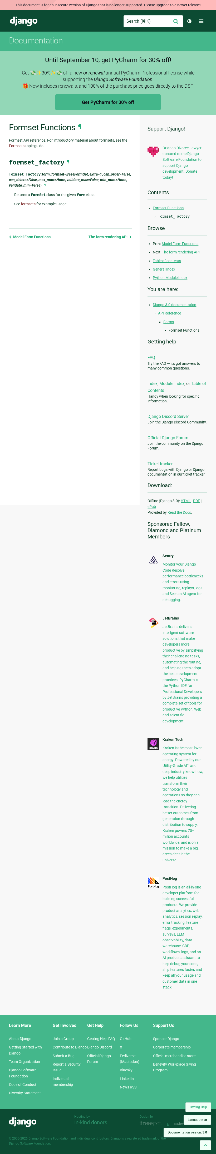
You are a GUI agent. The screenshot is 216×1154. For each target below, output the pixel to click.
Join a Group (63, 1039)
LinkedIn (127, 1079)
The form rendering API (108, 237)
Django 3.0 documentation (174, 305)
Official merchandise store (174, 1056)
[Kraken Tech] (153, 749)
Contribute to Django (70, 1047)
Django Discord (99, 1047)
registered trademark (142, 1138)
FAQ (151, 357)
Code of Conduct (22, 1084)
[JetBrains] (153, 627)
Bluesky (126, 1070)
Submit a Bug (64, 1056)
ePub (152, 506)
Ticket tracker (160, 463)
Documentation (36, 41)
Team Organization (24, 1062)
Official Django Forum (168, 437)
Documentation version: (187, 1132)
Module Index (171, 383)
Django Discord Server (168, 416)
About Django (20, 1039)
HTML (186, 501)
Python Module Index (170, 278)
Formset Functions (168, 208)
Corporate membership (172, 1047)
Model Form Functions (31, 237)
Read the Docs (179, 512)
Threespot (152, 1124)
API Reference (169, 313)
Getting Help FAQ (101, 1039)
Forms (168, 322)
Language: (197, 1120)
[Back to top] (205, 1145)
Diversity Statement (25, 1093)
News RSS (128, 1087)
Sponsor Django (166, 1039)
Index (153, 383)
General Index (164, 269)
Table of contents (167, 261)
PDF (196, 501)
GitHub (125, 1039)
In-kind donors (90, 1122)
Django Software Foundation (49, 1138)
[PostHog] (153, 887)
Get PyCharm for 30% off (108, 102)
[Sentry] (153, 564)
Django (23, 21)
